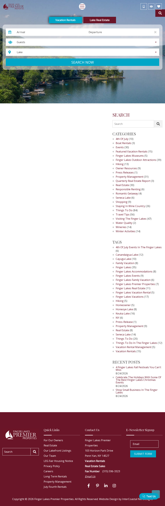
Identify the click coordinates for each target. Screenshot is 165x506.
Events (120, 147)
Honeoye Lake (124, 309)
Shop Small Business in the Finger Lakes (137, 391)
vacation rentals (126, 351)
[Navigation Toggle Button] (82, 6)
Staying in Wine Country (130, 206)
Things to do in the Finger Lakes (136, 343)
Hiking (120, 164)
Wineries (121, 227)
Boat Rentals (123, 143)
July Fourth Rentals (55, 487)
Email (136, 444)
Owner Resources (126, 168)
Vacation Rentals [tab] (65, 20)
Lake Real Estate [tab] (100, 20)
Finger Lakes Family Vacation (133, 280)
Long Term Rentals (55, 476)
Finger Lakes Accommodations (134, 271)
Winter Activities (125, 231)
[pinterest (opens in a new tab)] (97, 486)
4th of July (122, 139)
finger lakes (123, 267)
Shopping (121, 202)
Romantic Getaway (127, 193)
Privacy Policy (52, 466)
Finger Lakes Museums (130, 155)
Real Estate (122, 185)
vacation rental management (133, 347)
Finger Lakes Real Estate (130, 288)
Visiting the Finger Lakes (131, 218)
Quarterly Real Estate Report (133, 181)
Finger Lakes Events (128, 275)
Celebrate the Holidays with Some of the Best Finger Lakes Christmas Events (138, 380)
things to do (124, 338)
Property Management (129, 176)
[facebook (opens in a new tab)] (89, 486)
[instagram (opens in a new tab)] (114, 486)
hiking (120, 301)
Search (118, 124)
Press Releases (125, 172)
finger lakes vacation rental (133, 292)
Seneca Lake (123, 197)
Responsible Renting (128, 189)
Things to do (124, 210)
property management (129, 326)
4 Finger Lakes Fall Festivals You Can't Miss (138, 369)
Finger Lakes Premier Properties (135, 284)
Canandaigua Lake (127, 254)
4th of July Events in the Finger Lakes (139, 247)
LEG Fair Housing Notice (58, 461)
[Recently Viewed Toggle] (151, 6)
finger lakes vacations (130, 296)
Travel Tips (122, 214)
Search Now (82, 62)
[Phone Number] (144, 6)
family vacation (125, 263)
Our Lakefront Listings (57, 450)
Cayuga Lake (123, 259)
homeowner (123, 305)
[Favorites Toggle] (159, 6)
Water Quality (124, 223)
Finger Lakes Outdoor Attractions (136, 160)
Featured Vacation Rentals (131, 151)
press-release (124, 322)
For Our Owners (53, 440)
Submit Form (143, 454)
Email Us (90, 476)
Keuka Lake (123, 313)
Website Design (108, 499)
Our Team (50, 456)
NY (117, 317)
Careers (48, 471)
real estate (122, 330)
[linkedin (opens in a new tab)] (106, 486)
